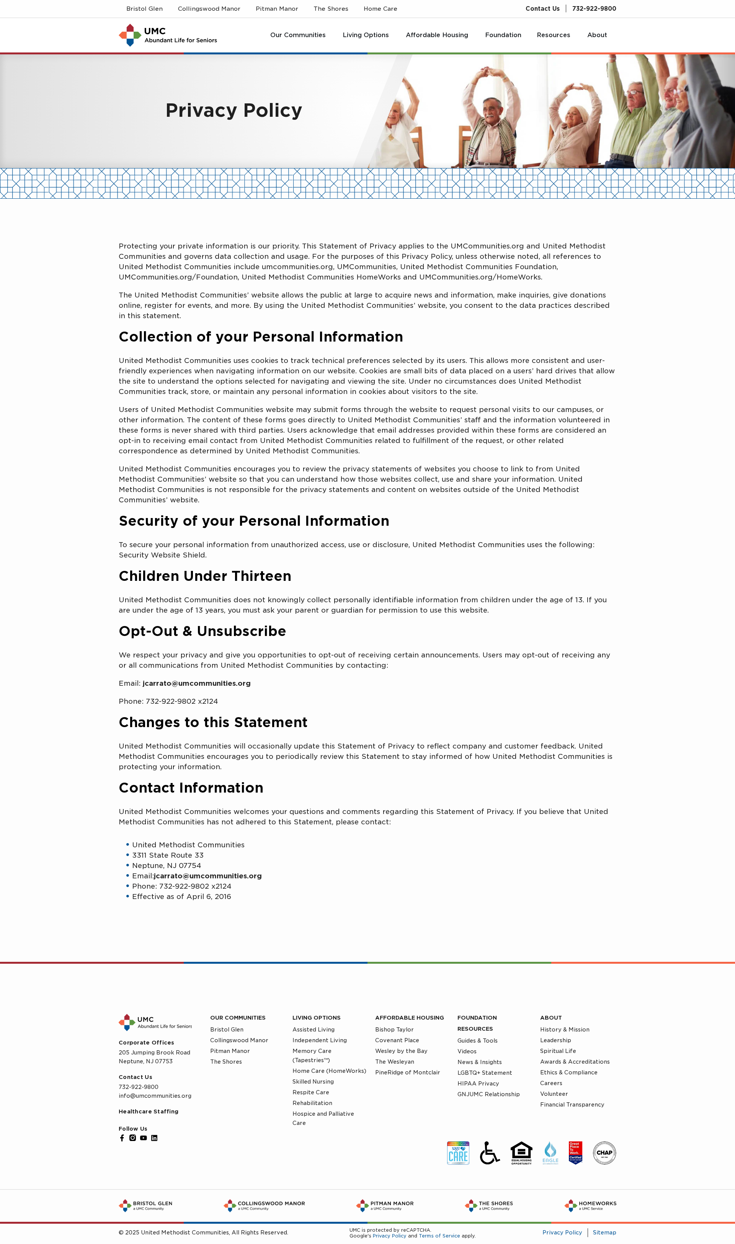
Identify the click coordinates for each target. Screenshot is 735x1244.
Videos (467, 1051)
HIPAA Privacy (478, 1084)
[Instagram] (132, 1137)
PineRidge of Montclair (407, 1072)
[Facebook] (122, 1137)
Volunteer (554, 1094)
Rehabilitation (312, 1103)
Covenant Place (397, 1040)
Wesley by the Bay (401, 1051)
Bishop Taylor (394, 1030)
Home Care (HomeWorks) (329, 1071)
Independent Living (319, 1040)
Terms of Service (439, 1236)
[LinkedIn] (154, 1137)
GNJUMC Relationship (488, 1094)
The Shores (226, 1062)
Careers (551, 1083)
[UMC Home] (168, 35)
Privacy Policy (390, 1236)
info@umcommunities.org (155, 1096)
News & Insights (479, 1062)
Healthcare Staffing (148, 1111)
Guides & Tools (477, 1041)
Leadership (555, 1040)
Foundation (477, 1018)
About (551, 1018)
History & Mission (565, 1030)
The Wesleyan (394, 1062)
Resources (475, 1029)
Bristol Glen (226, 1030)
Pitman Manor (230, 1051)
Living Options (316, 1018)
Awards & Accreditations (575, 1062)
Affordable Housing (409, 1018)
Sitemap (604, 1232)
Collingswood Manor (239, 1040)
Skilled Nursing (313, 1082)
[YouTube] (143, 1137)
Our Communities (238, 1018)
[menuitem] (299, 35)
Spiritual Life (558, 1051)
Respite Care (310, 1092)
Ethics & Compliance (569, 1072)
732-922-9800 (594, 8)
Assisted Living (313, 1030)
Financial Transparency (572, 1105)
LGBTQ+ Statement (484, 1073)
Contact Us (543, 8)
